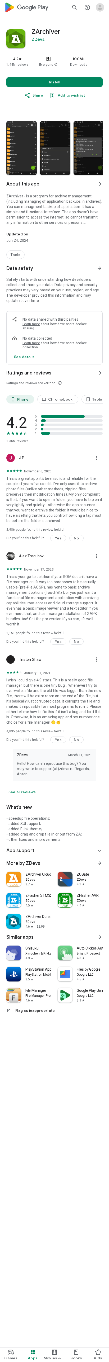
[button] (55, 65)
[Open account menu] (100, 7)
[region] (54, 61)
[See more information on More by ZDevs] (99, 863)
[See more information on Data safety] (99, 268)
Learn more (31, 324)
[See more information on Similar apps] (99, 937)
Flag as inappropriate (30, 1010)
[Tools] (15, 255)
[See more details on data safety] (24, 356)
